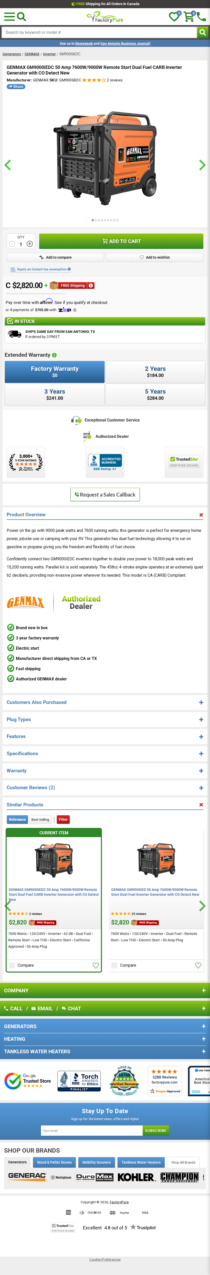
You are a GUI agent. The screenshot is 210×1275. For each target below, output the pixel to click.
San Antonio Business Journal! (125, 43)
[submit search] (202, 32)
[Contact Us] (201, 16)
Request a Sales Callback (107, 494)
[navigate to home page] (105, 16)
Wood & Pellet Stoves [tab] (54, 1162)
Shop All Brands (183, 1162)
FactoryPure (119, 1202)
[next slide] (201, 165)
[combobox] (99, 32)
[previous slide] (8, 165)
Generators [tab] (17, 1162)
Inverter (49, 54)
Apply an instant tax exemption (42, 269)
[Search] (21, 16)
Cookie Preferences (105, 1259)
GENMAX (32, 54)
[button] (9, 17)
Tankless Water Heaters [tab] (141, 1162)
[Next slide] (201, 906)
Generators (12, 54)
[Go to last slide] (8, 906)
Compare (26, 965)
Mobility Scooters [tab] (96, 1162)
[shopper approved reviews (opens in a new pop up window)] (26, 462)
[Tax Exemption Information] (69, 269)
